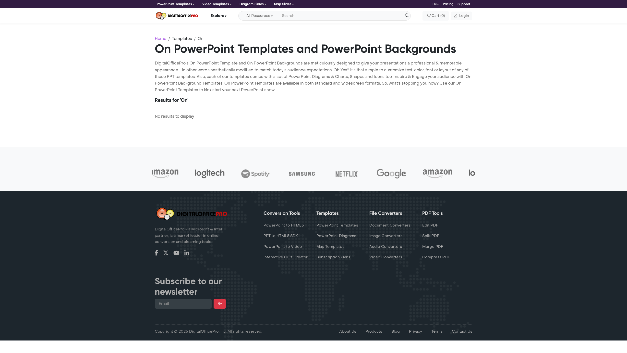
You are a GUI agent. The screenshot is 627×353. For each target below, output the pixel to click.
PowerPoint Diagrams (336, 235)
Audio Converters (385, 246)
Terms (437, 331)
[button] (461, 16)
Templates (182, 38)
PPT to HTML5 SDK (281, 235)
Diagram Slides (252, 4)
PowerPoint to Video (283, 246)
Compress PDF (436, 257)
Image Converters (385, 235)
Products (373, 331)
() (438, 15)
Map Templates (330, 246)
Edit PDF (430, 225)
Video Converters (385, 257)
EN (434, 4)
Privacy (415, 331)
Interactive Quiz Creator (286, 257)
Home (160, 38)
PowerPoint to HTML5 (284, 225)
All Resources (258, 15)
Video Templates (215, 4)
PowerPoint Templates (174, 4)
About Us (347, 331)
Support (464, 4)
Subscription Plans (333, 257)
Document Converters (389, 225)
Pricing (448, 4)
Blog (395, 331)
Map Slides (282, 4)
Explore (217, 15)
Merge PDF (432, 246)
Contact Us (462, 331)
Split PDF (430, 235)
